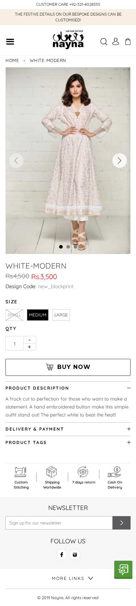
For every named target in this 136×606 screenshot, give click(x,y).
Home (12, 60)
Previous (16, 160)
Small (14, 314)
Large (61, 314)
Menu (10, 42)
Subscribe (121, 523)
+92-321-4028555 (84, 4)
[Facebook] (61, 557)
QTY (10, 328)
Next (119, 160)
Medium (37, 314)
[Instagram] (74, 557)
